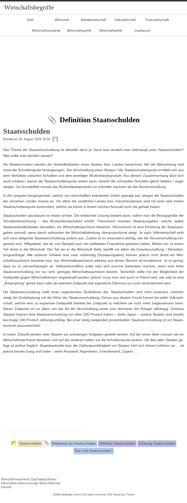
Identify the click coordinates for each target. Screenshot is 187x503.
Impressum (142, 30)
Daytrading (38, 479)
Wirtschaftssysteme (46, 30)
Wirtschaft (62, 19)
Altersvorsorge (28, 483)
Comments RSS (102, 494)
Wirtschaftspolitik (79, 30)
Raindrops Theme (123, 494)
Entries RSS (80, 494)
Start (30, 19)
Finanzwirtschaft (156, 19)
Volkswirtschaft (125, 19)
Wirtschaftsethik (110, 30)
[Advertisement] (93, 72)
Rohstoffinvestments (15, 479)
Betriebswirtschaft (93, 19)
